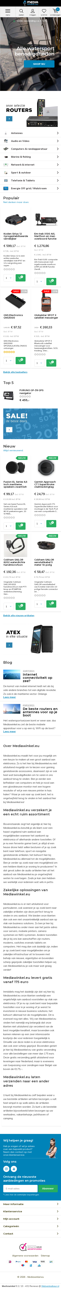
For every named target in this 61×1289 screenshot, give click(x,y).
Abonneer (48, 1188)
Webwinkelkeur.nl (50, 1286)
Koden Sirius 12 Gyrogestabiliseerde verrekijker (16, 236)
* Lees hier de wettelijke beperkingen (21, 1194)
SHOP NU (39, 63)
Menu (8, 15)
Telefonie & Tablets (23, 180)
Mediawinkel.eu (35, 1276)
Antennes (17, 133)
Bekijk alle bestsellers (15, 372)
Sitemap (45, 1255)
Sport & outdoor (21, 172)
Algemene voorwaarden (25, 1255)
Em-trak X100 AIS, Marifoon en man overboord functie (45, 236)
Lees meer (9, 697)
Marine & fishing (21, 156)
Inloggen (32, 15)
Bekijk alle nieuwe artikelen (18, 615)
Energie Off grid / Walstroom (29, 188)
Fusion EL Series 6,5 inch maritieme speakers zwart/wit (15, 484)
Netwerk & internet (22, 164)
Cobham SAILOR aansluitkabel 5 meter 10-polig (44, 562)
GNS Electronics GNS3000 (13, 316)
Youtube (14, 1169)
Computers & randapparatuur (29, 148)
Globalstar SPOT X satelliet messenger (46, 316)
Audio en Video (20, 141)
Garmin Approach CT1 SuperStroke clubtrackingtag (45, 484)
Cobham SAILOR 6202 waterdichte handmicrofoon (14, 562)
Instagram (6, 1169)
